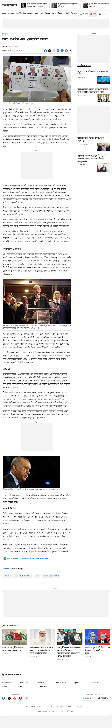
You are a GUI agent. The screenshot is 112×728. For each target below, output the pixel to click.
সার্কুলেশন (50, 707)
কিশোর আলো (24, 682)
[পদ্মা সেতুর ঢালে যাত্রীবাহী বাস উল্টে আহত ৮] (85, 5)
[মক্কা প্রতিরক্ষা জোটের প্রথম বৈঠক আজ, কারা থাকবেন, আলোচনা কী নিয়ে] (103, 98)
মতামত (36, 14)
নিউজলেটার (79, 707)
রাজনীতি (19, 14)
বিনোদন (47, 14)
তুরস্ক (36, 576)
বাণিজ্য (29, 14)
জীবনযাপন (61, 14)
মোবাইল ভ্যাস (42, 687)
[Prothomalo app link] (87, 698)
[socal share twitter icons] (50, 52)
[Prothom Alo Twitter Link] (10, 698)
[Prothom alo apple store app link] (103, 698)
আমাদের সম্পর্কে (30, 707)
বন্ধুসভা (76, 682)
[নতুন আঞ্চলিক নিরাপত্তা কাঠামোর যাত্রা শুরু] (103, 80)
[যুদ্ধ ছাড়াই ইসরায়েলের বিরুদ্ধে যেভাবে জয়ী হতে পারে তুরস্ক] (97, 637)
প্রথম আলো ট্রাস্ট (61, 682)
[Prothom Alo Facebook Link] (4, 698)
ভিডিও (68, 14)
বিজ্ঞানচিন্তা (41, 682)
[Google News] (26, 698)
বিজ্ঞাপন (40, 707)
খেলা (41, 14)
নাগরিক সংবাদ (6, 682)
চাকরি (54, 14)
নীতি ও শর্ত (59, 707)
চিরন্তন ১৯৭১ (96, 682)
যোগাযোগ (69, 707)
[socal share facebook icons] (46, 52)
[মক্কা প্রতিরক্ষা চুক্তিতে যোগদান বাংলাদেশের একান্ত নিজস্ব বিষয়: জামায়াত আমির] (42, 637)
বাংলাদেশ (11, 14)
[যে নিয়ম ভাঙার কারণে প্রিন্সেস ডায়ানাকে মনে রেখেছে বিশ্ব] (23, 5)
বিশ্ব (24, 14)
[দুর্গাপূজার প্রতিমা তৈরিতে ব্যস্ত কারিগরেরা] (54, 5)
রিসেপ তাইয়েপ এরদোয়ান (22, 576)
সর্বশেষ (4, 14)
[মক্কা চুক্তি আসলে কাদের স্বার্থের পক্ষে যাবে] (14, 637)
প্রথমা (21, 687)
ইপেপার (4, 687)
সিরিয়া (7, 576)
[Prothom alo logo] (11, 675)
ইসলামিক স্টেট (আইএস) (51, 576)
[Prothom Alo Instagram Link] (16, 698)
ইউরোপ (5, 34)
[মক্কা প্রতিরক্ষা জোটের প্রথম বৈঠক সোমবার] (103, 147)
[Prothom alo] (9, 5)
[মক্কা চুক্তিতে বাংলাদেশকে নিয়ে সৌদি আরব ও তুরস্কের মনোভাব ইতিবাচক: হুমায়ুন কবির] (103, 167)
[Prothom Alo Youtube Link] (21, 698)
